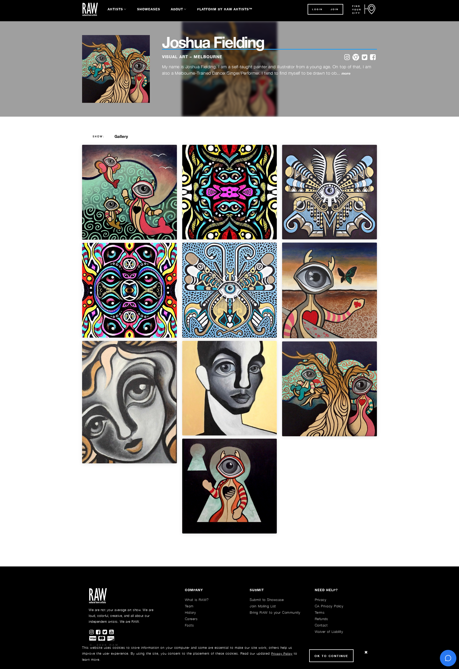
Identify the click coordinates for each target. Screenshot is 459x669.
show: (99, 136)
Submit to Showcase (267, 600)
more (346, 73)
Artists (115, 9)
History (190, 612)
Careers (191, 619)
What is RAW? (197, 600)
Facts (189, 625)
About (177, 9)
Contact (321, 625)
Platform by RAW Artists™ (224, 9)
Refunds (321, 619)
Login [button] (317, 9)
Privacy (320, 600)
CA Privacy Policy (329, 606)
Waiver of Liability (329, 631)
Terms (320, 612)
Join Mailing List (263, 606)
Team (189, 606)
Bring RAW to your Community (275, 612)
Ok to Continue (331, 656)
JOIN (335, 9)
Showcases (148, 9)
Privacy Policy (281, 653)
